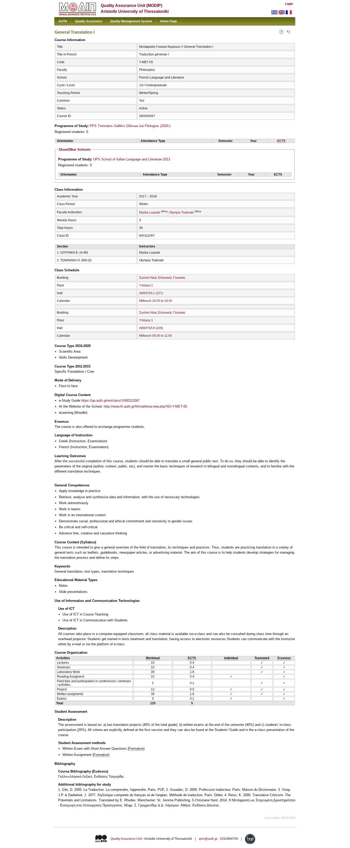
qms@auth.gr (208, 839)
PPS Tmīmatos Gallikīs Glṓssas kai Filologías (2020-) (130, 126)
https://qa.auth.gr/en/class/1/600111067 (110, 400)
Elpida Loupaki (149, 212)
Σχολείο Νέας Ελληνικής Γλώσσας (162, 278)
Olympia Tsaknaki (181, 212)
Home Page (168, 21)
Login (289, 4)
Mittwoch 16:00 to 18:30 (155, 301)
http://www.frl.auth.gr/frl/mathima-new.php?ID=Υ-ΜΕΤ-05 (145, 406)
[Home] (77, 14)
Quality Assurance (88, 21)
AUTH (62, 21)
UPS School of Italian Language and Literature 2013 (131, 159)
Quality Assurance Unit (126, 839)
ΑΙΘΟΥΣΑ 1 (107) (151, 293)
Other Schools (74, 149)
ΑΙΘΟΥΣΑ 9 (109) (151, 328)
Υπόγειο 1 (146, 285)
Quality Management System (131, 21)
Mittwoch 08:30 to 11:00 (155, 336)
